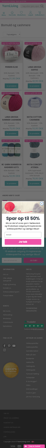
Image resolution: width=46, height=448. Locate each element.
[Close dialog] (41, 203)
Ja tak (23, 242)
